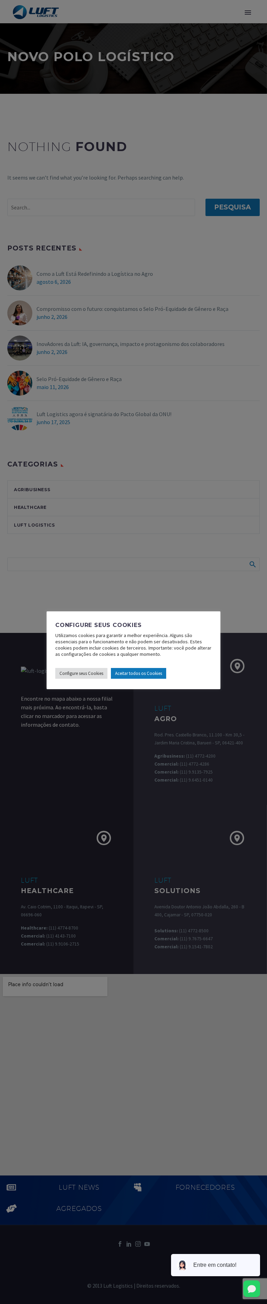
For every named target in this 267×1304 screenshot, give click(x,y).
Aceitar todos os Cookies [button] (138, 673)
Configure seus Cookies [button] (81, 673)
